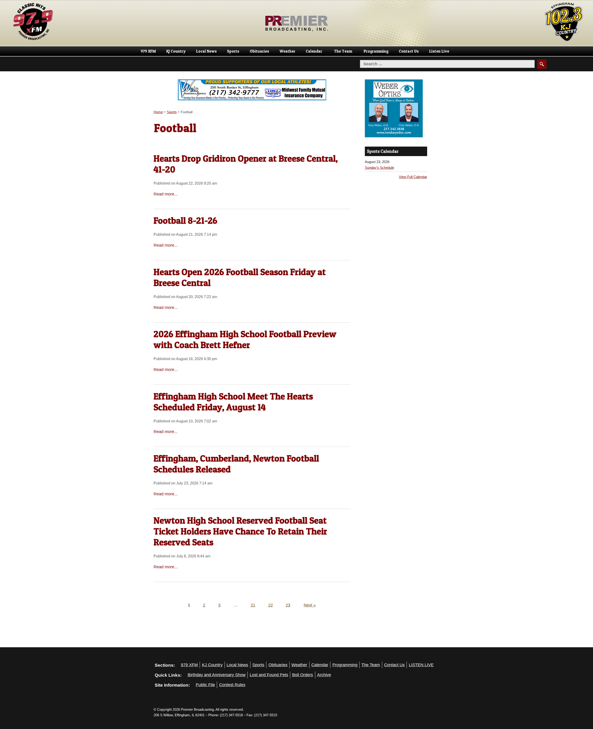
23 (288, 605)
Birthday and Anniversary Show (217, 674)
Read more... (166, 194)
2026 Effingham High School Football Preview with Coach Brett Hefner (245, 339)
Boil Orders (302, 674)
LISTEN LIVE (421, 665)
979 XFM (148, 51)
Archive (324, 674)
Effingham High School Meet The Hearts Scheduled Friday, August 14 (233, 402)
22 (270, 605)
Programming (376, 51)
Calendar (314, 51)
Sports (233, 51)
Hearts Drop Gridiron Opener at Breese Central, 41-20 (246, 164)
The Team (343, 51)
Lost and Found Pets (269, 674)
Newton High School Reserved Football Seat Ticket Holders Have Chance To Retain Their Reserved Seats (240, 531)
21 (253, 605)
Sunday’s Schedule (379, 168)
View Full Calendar (413, 177)
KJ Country (176, 51)
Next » (310, 605)
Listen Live (439, 51)
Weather (287, 51)
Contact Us (409, 51)
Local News (206, 51)
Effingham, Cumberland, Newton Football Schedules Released (236, 464)
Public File (205, 684)
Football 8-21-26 (185, 220)
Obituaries (259, 51)
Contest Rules (232, 684)
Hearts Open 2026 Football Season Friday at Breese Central (240, 277)
